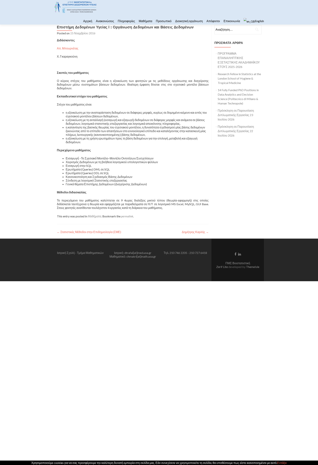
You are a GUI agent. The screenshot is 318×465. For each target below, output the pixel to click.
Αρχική (87, 21)
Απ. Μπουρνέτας (67, 48)
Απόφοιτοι (213, 21)
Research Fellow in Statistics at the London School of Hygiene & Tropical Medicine (239, 78)
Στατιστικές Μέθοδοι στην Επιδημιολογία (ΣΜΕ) (89, 232)
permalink (127, 216)
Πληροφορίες (126, 21)
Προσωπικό (164, 21)
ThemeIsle (252, 266)
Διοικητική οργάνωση (189, 21)
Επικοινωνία (232, 21)
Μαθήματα (145, 21)
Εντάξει (282, 462)
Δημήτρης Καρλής (195, 232)
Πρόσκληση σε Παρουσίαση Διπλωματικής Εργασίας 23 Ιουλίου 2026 (236, 115)
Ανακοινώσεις (105, 21)
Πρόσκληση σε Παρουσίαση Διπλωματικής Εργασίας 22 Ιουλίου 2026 (236, 131)
